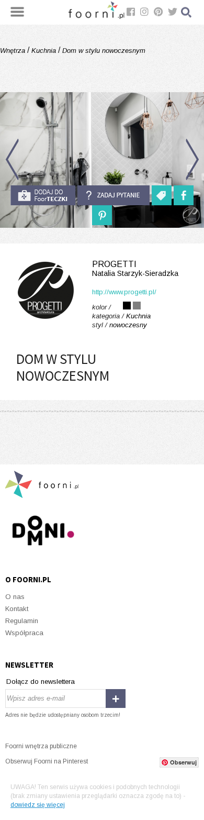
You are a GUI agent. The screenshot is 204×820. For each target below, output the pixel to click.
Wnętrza (13, 50)
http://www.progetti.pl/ (124, 292)
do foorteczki (42, 195)
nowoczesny (128, 325)
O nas (15, 597)
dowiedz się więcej (37, 804)
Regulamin (21, 621)
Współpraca (24, 633)
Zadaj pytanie (113, 195)
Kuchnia (43, 50)
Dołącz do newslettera (40, 681)
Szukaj (187, 12)
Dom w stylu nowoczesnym (102, 50)
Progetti (135, 269)
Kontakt (16, 609)
